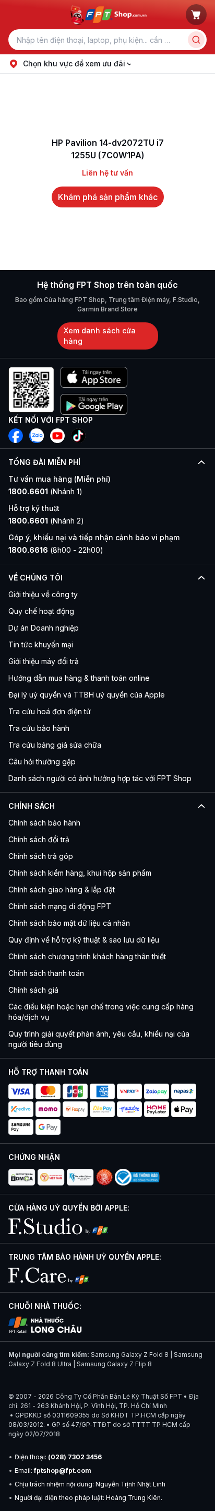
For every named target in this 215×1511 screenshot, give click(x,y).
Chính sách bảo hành (44, 822)
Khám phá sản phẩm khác (108, 197)
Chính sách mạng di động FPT (59, 906)
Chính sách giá (33, 989)
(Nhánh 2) (46, 520)
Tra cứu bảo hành (38, 728)
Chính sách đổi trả (38, 839)
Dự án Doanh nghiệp (43, 627)
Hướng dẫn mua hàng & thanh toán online (79, 677)
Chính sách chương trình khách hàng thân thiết (87, 956)
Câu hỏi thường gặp (42, 761)
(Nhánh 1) (45, 491)
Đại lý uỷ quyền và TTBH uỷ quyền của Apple (86, 694)
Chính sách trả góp (40, 856)
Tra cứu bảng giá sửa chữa (54, 744)
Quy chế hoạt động (41, 611)
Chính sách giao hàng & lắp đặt (61, 889)
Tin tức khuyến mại (40, 644)
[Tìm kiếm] (196, 39)
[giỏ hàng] (196, 14)
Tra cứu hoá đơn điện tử (49, 711)
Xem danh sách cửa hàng (100, 335)
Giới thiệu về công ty (43, 594)
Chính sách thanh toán (46, 973)
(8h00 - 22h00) (55, 549)
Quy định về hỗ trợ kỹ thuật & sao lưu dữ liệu (83, 939)
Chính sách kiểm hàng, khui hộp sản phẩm (79, 872)
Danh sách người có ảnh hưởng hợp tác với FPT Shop (100, 778)
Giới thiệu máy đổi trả (43, 661)
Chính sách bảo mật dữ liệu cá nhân (69, 923)
